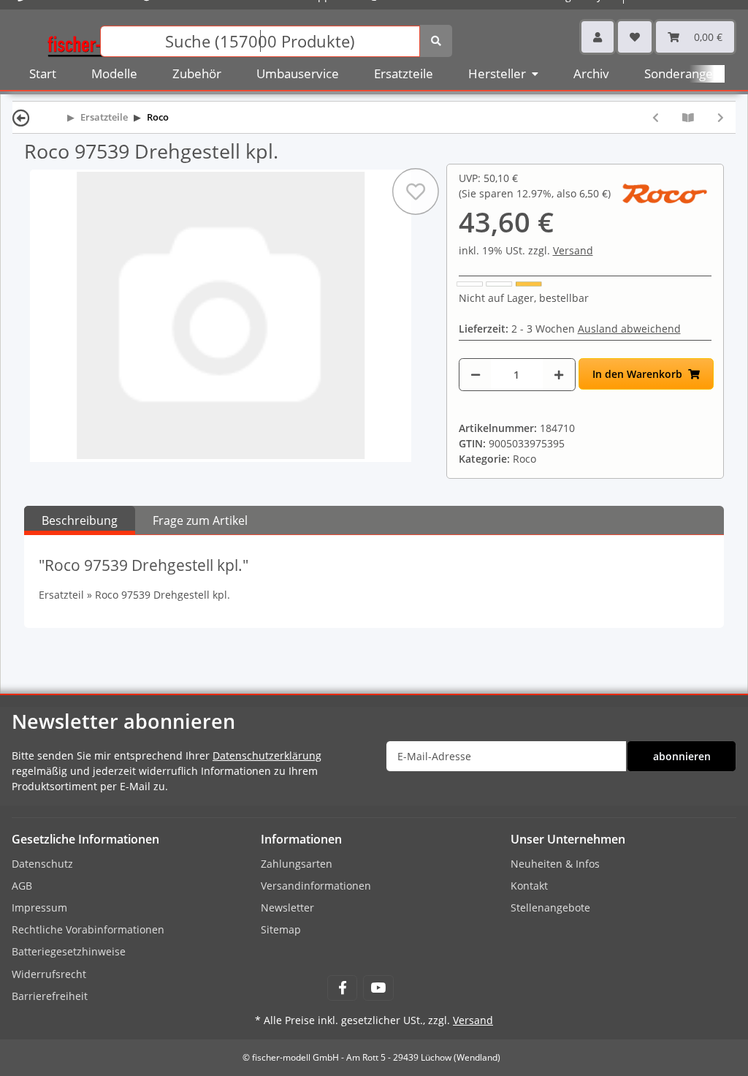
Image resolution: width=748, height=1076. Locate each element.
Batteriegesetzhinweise (69, 951)
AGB (22, 886)
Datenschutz (42, 864)
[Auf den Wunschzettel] (415, 191)
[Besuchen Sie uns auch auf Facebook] (342, 988)
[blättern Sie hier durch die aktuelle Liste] (688, 117)
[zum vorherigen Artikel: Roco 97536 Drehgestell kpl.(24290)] (656, 117)
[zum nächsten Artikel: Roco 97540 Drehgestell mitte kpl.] (721, 117)
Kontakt (529, 886)
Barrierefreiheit (50, 996)
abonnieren (682, 756)
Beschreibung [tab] (80, 520)
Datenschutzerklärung (267, 755)
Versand (573, 250)
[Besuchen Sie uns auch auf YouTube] (378, 988)
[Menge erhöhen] (559, 374)
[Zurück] (21, 117)
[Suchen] (436, 41)
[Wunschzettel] (635, 37)
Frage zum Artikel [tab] (200, 520)
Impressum (39, 907)
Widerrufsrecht (49, 974)
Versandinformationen (316, 886)
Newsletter (287, 907)
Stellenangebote (550, 907)
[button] (597, 37)
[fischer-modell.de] (99, 40)
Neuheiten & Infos (555, 864)
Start (42, 73)
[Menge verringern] (475, 374)
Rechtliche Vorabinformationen (88, 929)
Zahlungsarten (296, 864)
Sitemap (281, 929)
